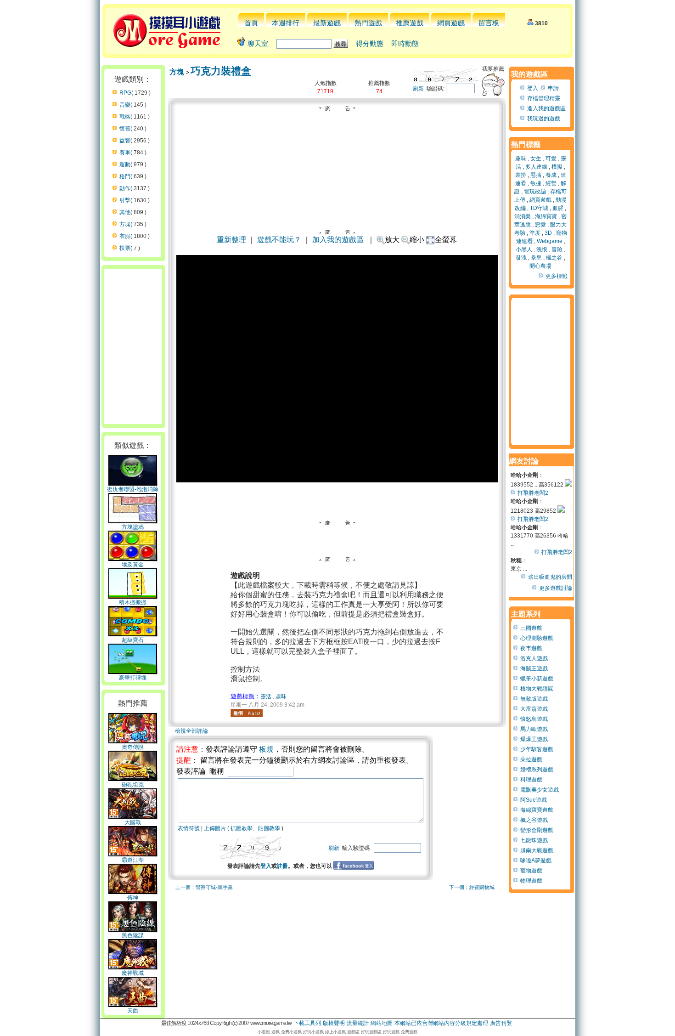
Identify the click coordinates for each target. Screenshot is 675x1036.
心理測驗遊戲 (536, 638)
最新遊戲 (327, 23)
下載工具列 (307, 1023)
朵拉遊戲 (531, 759)
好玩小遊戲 (313, 1032)
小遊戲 (264, 1032)
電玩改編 (535, 191)
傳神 (132, 897)
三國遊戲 (531, 628)
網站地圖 (382, 1023)
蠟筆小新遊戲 (536, 678)
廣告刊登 (501, 1023)
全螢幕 (446, 239)
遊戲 (275, 1032)
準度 (534, 233)
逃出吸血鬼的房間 (550, 577)
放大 (392, 239)
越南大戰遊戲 (536, 850)
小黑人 (524, 249)
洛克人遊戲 (534, 658)
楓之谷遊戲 (534, 820)
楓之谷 (554, 258)
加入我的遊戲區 (338, 239)
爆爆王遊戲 (534, 739)
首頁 (251, 23)
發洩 (521, 258)
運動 (124, 164)
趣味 (281, 696)
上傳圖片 (215, 828)
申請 (553, 88)
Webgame (549, 241)
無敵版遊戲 (534, 699)
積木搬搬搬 (132, 602)
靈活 (265, 696)
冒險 (556, 249)
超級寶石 (133, 640)
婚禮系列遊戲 (536, 769)
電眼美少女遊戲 (539, 790)
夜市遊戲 (531, 648)
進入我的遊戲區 (546, 108)
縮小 (417, 239)
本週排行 (285, 23)
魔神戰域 (133, 973)
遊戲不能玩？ (279, 239)
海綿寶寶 (546, 216)
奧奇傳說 (133, 747)
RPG (125, 93)
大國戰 (132, 822)
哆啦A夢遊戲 (535, 860)
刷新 (418, 88)
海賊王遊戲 (534, 668)
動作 (124, 188)
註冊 (282, 866)
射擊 (124, 200)
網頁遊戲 (451, 23)
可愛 (551, 158)
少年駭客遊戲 (536, 749)
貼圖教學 (269, 828)
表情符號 (189, 828)
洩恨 (541, 249)
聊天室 (258, 43)
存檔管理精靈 (543, 98)
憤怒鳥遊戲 (534, 719)
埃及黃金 (133, 564)
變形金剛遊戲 (536, 830)
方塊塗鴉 (133, 527)
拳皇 (536, 258)
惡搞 (535, 175)
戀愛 (540, 224)
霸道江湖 (133, 860)
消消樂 (522, 216)
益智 (124, 140)
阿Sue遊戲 (533, 800)
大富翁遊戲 (534, 709)
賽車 (124, 152)
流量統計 (358, 1023)
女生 (535, 158)
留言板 (488, 23)
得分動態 (369, 43)
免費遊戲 (409, 1032)
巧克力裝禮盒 (221, 71)
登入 (265, 866)
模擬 (556, 167)
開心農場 (540, 266)
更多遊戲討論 (555, 588)
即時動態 (405, 43)
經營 (551, 183)
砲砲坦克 (133, 784)
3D (548, 233)
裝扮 (520, 175)
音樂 (124, 105)
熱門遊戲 (368, 23)
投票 (124, 248)
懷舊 (124, 128)
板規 (266, 749)
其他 (124, 212)
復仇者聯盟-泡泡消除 (132, 489)
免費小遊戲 (291, 1032)
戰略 (124, 116)
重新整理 (231, 239)
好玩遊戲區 (371, 1032)
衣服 (124, 236)
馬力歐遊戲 (534, 729)
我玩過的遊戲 (543, 118)
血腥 (557, 208)
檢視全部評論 (191, 731)
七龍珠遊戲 (534, 840)
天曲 (132, 1011)
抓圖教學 (242, 828)
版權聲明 (334, 1023)
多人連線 (536, 167)
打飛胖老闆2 (533, 493)
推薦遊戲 (409, 23)
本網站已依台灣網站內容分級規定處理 (441, 1023)
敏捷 (535, 183)
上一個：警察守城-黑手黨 (204, 887)
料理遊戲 (531, 779)
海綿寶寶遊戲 (536, 810)
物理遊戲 (531, 880)
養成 (551, 175)
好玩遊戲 (391, 1032)
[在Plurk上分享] (247, 713)
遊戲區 (353, 1032)
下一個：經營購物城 (472, 887)
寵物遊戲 (531, 870)
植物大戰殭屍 (536, 688)
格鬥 (124, 176)
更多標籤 (557, 276)
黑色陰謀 (133, 935)
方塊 (124, 224)
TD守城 (539, 208)
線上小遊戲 (335, 1032)
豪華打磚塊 (132, 677)
